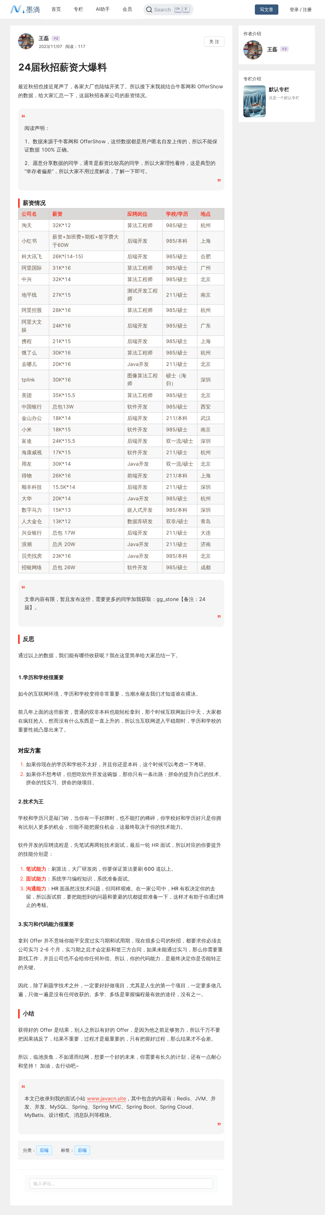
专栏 (78, 9)
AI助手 (103, 9)
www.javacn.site (106, 1098)
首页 (56, 9)
